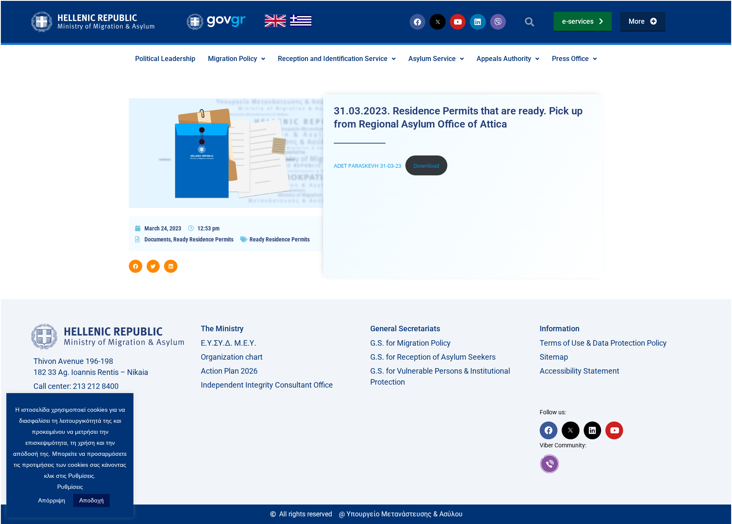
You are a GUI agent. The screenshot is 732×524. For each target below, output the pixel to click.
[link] (620, 464)
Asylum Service (432, 59)
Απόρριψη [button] (51, 500)
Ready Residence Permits (203, 239)
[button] (530, 22)
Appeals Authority (504, 59)
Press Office (570, 59)
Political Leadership (165, 59)
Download (426, 165)
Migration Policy (232, 59)
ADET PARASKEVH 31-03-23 (367, 165)
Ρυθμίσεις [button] (70, 486)
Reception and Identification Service (333, 59)
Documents (157, 239)
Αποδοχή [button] (91, 500)
